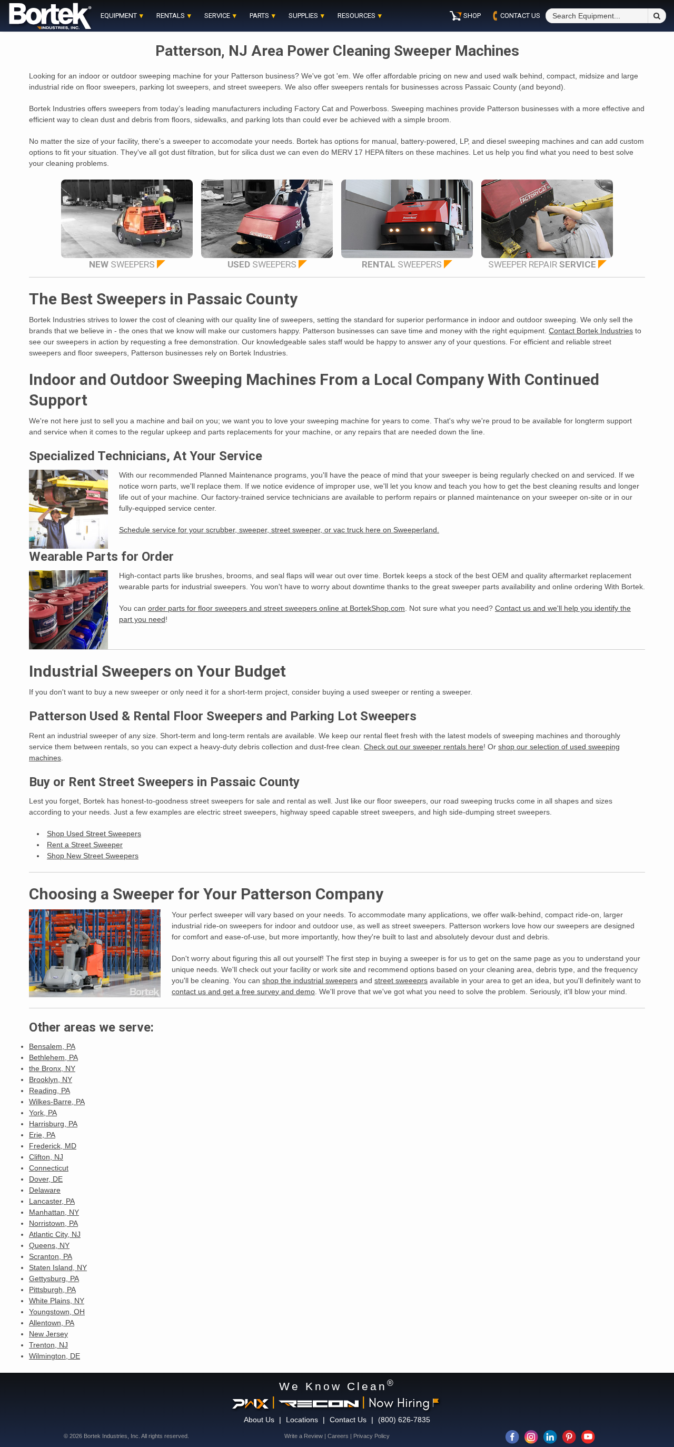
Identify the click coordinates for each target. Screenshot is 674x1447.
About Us (259, 1419)
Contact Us (348, 1419)
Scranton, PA (50, 1256)
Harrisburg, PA (53, 1123)
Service (217, 15)
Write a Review (303, 1436)
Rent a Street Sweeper (85, 844)
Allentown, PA (51, 1323)
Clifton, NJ (46, 1157)
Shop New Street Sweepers (92, 855)
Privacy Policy (371, 1436)
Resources (356, 15)
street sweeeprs (401, 980)
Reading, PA (49, 1090)
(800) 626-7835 (404, 1419)
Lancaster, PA (52, 1201)
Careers (338, 1436)
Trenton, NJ (48, 1345)
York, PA (43, 1112)
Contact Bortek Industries (591, 330)
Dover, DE (46, 1179)
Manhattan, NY (54, 1212)
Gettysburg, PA (54, 1278)
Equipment (119, 15)
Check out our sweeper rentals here (423, 746)
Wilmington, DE (54, 1356)
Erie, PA (42, 1135)
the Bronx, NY (52, 1068)
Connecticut (48, 1168)
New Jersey (48, 1334)
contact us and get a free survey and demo (243, 991)
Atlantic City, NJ (55, 1234)
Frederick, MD (52, 1146)
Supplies (303, 15)
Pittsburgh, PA (52, 1289)
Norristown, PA (53, 1223)
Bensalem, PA (52, 1046)
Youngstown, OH (57, 1311)
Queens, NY (49, 1245)
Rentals (170, 15)
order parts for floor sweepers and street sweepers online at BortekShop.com (276, 608)
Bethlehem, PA (53, 1057)
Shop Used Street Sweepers (94, 833)
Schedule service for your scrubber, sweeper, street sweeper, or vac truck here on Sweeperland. (279, 530)
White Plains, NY (56, 1300)
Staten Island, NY (58, 1267)
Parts (259, 15)
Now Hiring (399, 1402)
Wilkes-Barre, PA (57, 1101)
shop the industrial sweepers (310, 980)
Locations (302, 1419)
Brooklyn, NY (50, 1079)
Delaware (45, 1190)
